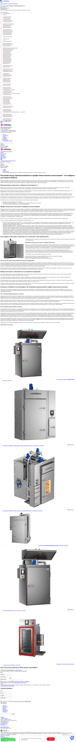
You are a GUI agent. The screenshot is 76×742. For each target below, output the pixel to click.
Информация (5, 710)
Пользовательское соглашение (4, 724)
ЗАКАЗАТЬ (9, 380)
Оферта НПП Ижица (4, 726)
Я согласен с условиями (13, 681)
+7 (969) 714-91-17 (7, 719)
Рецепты (4, 708)
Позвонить (2, 735)
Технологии (5, 706)
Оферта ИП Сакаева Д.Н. (5, 728)
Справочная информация (7, 685)
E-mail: (4, 0)
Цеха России (5, 139)
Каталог (4, 134)
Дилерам (4, 711)
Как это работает (24, 739)
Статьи (4, 136)
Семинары (5, 137)
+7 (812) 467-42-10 (12, 131)
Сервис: (5, 121)
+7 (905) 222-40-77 (4, 131)
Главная (4, 705)
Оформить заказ (3, 147)
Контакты (5, 138)
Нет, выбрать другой (4, 7)
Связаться (7, 735)
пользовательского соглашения (18, 681)
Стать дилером (3, 156)
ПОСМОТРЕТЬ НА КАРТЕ (20, 682)
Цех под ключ (5, 135)
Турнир (7, 140)
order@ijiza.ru (6, 721)
